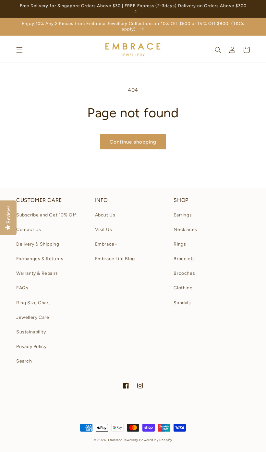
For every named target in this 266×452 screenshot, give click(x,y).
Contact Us (28, 229)
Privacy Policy (31, 346)
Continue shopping (133, 142)
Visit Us (103, 229)
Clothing (183, 288)
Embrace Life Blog (115, 258)
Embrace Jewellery (123, 440)
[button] (19, 50)
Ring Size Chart (33, 303)
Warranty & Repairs (37, 273)
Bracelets (184, 258)
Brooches (184, 273)
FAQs (22, 288)
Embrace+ (106, 244)
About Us (105, 215)
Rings (180, 244)
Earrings (183, 215)
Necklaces (185, 229)
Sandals (182, 303)
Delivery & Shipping (37, 244)
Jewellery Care (32, 317)
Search (24, 361)
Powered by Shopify (155, 440)
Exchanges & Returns (39, 258)
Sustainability (31, 332)
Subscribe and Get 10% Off (46, 215)
